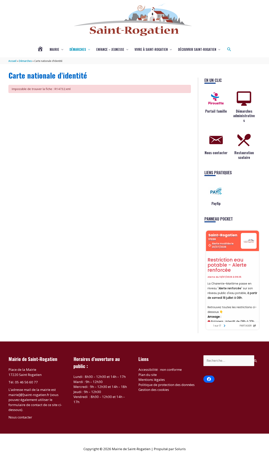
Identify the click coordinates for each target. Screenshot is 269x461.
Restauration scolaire (244, 155)
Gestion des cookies (153, 389)
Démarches (78, 49)
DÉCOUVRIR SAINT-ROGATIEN (197, 49)
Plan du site (147, 374)
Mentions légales (151, 379)
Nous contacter (216, 152)
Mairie (54, 49)
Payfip (216, 203)
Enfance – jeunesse (110, 49)
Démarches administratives (244, 116)
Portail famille (216, 111)
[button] (229, 49)
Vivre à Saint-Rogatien (151, 49)
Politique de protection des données (166, 384)
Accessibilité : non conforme (160, 369)
